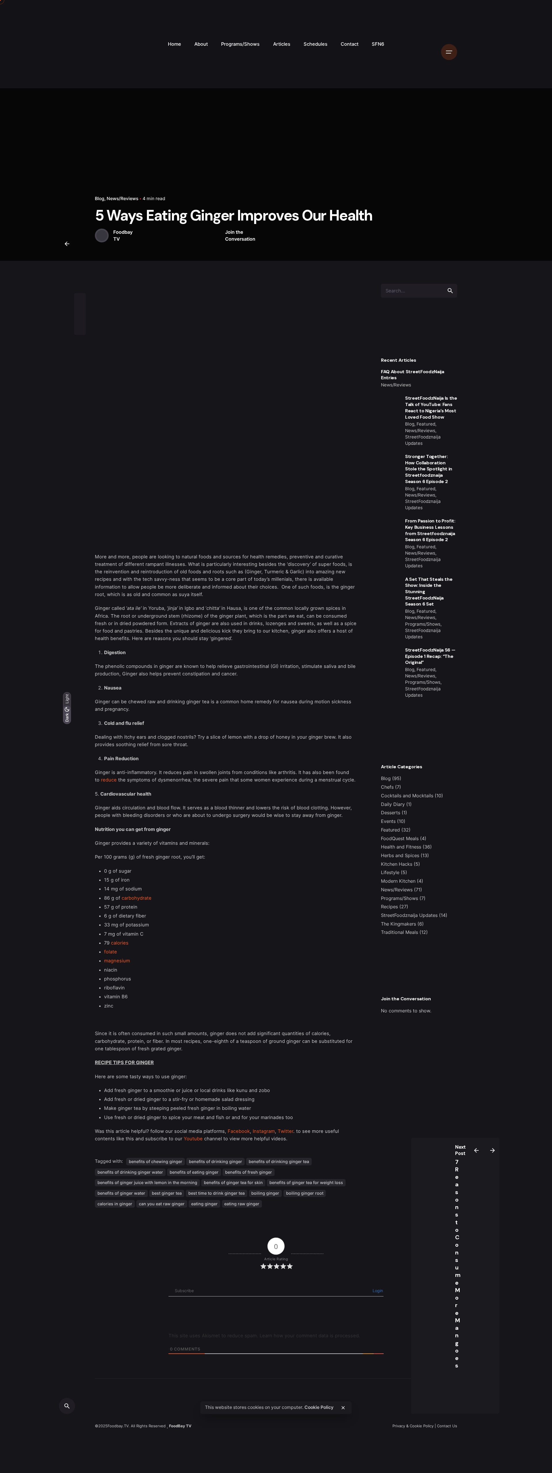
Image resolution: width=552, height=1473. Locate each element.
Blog (99, 198)
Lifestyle (390, 872)
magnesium (117, 961)
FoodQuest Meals (400, 838)
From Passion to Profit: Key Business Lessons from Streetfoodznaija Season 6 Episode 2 (430, 530)
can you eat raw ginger (162, 1203)
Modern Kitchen (398, 881)
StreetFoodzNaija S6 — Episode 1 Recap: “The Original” (430, 656)
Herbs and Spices (400, 855)
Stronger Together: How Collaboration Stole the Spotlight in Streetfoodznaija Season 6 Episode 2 (428, 468)
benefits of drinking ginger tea (279, 1161)
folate (110, 952)
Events (388, 821)
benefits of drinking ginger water (130, 1172)
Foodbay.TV (118, 1426)
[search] (450, 291)
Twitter (285, 1131)
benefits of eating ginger (194, 1172)
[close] (343, 1408)
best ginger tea (167, 1193)
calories (120, 943)
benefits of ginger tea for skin (233, 1182)
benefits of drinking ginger (215, 1161)
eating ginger (204, 1203)
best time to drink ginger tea (216, 1193)
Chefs (387, 787)
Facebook (239, 1131)
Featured (390, 830)
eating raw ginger (241, 1203)
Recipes (389, 906)
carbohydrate (137, 898)
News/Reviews (122, 198)
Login (377, 1290)
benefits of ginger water (121, 1193)
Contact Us (447, 1426)
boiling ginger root (304, 1193)
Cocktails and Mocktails (407, 795)
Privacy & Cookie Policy (413, 1426)
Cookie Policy (319, 1407)
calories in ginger (114, 1203)
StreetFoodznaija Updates (409, 915)
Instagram (264, 1131)
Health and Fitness (401, 847)
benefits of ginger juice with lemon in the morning (147, 1182)
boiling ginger (265, 1193)
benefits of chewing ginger (155, 1161)
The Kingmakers (398, 924)
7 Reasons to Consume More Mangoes (458, 1263)
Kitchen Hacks (396, 864)
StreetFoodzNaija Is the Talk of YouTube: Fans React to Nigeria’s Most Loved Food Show (431, 407)
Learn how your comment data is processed (309, 1335)
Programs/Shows (399, 898)
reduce (109, 780)
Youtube (193, 1138)
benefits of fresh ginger (248, 1172)
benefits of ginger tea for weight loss (306, 1182)
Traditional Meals (399, 932)
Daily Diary (393, 804)
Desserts (390, 812)
